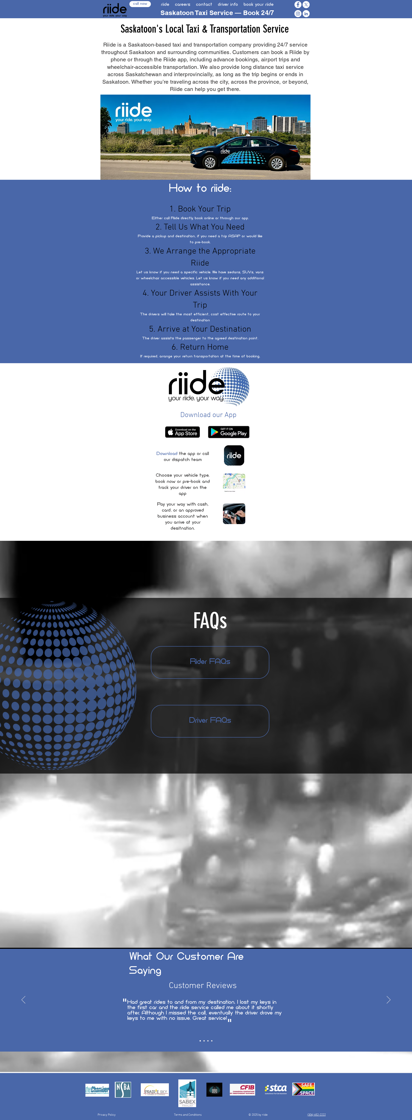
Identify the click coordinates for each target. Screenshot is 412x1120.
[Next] (389, 1000)
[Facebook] (297, 4)
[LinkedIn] (306, 13)
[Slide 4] (211, 1040)
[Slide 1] (200, 1040)
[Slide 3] (208, 1040)
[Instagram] (297, 13)
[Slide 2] (204, 1040)
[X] (306, 4)
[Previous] (23, 1000)
